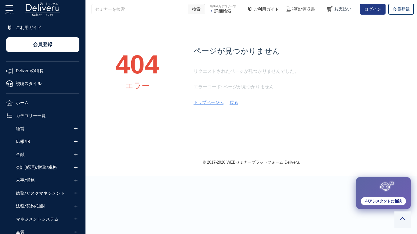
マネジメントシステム (37, 219)
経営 (20, 128)
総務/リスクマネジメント (40, 193)
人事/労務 (25, 180)
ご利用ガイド (266, 9)
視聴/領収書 (303, 9)
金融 (20, 154)
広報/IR (23, 141)
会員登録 (401, 9)
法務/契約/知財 (30, 206)
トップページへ (208, 102)
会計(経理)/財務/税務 (36, 167)
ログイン (372, 9)
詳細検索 (222, 11)
